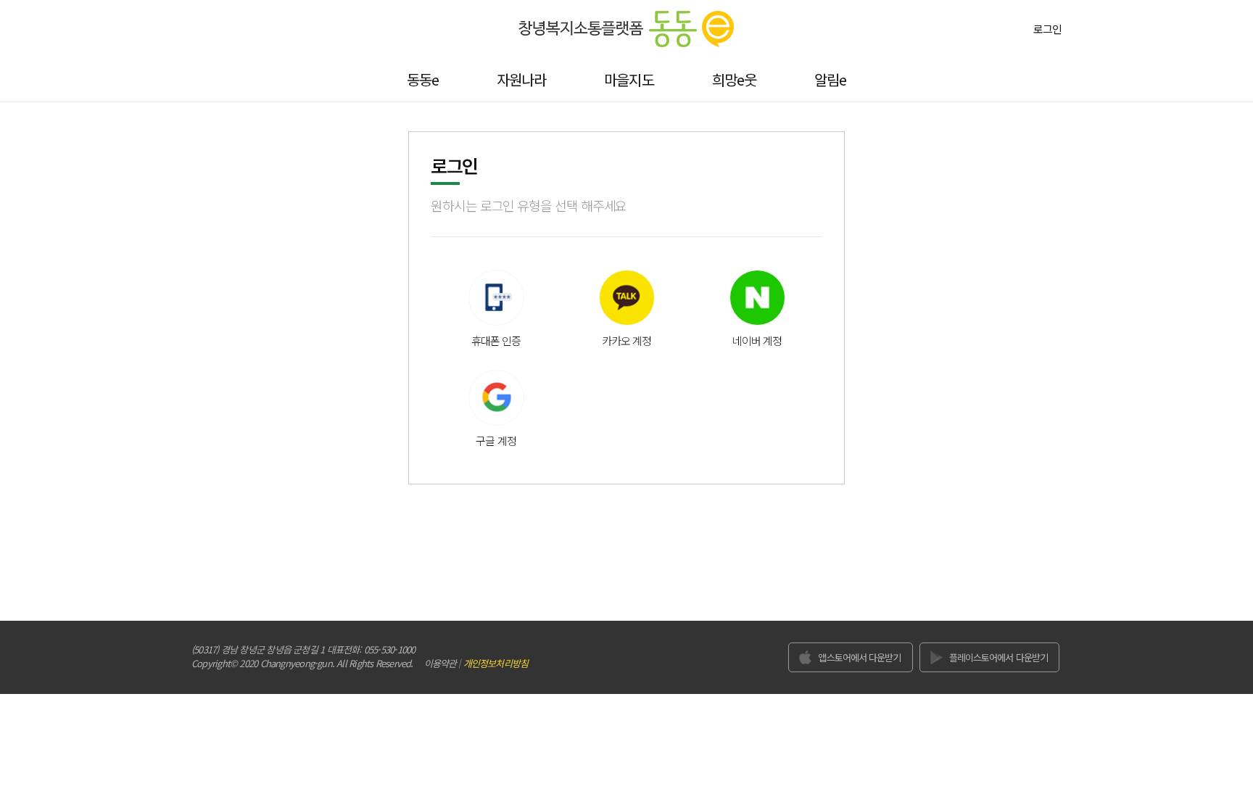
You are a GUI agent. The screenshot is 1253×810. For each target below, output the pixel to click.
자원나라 (521, 79)
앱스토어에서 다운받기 (859, 657)
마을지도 (628, 79)
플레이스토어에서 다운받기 (998, 657)
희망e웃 (734, 79)
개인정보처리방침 (495, 663)
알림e (830, 79)
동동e (423, 79)
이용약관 (440, 663)
